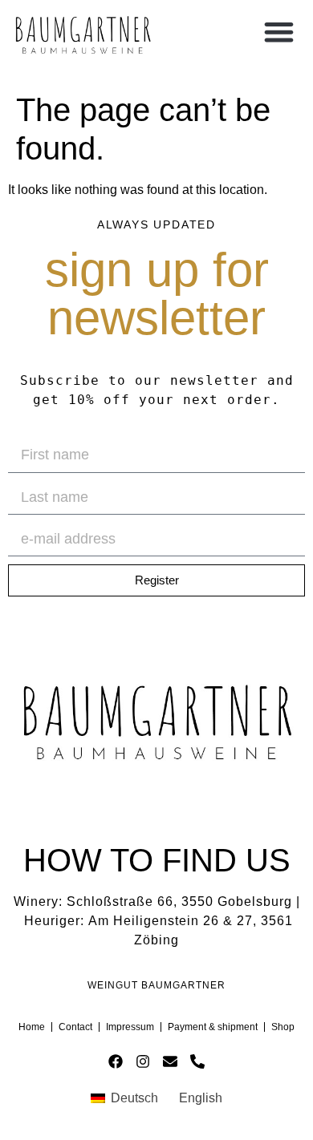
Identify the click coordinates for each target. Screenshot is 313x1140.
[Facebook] (116, 1061)
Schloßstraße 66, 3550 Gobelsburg (179, 901)
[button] (279, 31)
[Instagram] (143, 1061)
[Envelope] (170, 1061)
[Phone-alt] (197, 1061)
